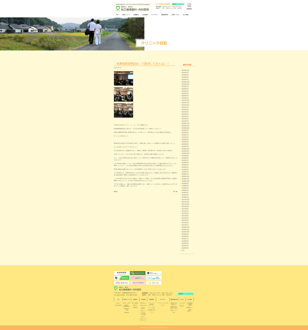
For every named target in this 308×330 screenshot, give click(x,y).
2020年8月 (185, 132)
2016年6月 (185, 241)
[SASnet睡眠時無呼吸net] (154, 278)
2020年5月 (185, 139)
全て (183, 250)
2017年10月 (185, 204)
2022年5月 (185, 91)
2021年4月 (185, 114)
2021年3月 (185, 116)
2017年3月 (185, 220)
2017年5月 (185, 215)
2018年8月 (185, 183)
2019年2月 (185, 171)
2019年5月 (185, 165)
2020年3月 (185, 144)
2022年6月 (185, 88)
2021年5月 (185, 111)
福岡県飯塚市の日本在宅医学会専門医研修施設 (133, 4)
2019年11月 (185, 151)
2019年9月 (185, 155)
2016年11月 (185, 229)
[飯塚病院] (121, 273)
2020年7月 (185, 135)
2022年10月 (185, 84)
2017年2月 (185, 222)
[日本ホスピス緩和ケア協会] (154, 283)
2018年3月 (185, 192)
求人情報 (185, 14)
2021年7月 (185, 107)
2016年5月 (185, 243)
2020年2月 (185, 146)
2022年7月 (185, 86)
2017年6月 (185, 213)
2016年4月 (185, 245)
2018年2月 (185, 195)
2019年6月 (185, 162)
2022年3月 (185, 95)
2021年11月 (185, 102)
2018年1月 (185, 197)
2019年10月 (185, 153)
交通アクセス (175, 14)
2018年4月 (185, 190)
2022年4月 (185, 93)
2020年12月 (185, 123)
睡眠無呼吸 (165, 14)
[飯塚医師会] (121, 278)
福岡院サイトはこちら (178, 4)
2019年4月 (185, 167)
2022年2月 (185, 98)
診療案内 (136, 14)
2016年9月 (185, 234)
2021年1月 (185, 121)
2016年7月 (185, 238)
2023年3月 (185, 77)
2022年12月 (185, 82)
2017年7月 (185, 211)
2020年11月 (185, 125)
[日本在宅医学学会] (137, 283)
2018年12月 (185, 176)
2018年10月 (185, 181)
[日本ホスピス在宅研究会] (121, 283)
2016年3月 (185, 248)
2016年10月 (185, 231)
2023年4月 (185, 75)
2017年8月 (185, 208)
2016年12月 (185, 227)
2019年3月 (185, 169)
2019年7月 (185, 160)
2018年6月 (185, 185)
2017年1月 (185, 225)
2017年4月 (185, 218)
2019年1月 (185, 174)
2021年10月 (185, 105)
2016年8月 (185, 236)
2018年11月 (185, 178)
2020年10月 (185, 128)
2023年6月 (185, 72)
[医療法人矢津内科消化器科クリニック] (154, 273)
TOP (117, 14)
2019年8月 (185, 158)
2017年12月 (185, 199)
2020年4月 (185, 141)
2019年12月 (185, 148)
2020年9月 (185, 130)
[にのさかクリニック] (137, 273)
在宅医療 (145, 14)
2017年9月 (185, 206)
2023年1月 (185, 79)
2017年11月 (185, 201)
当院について (126, 14)
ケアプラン (154, 14)
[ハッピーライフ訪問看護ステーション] (137, 278)
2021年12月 (185, 100)
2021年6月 (185, 109)
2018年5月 (185, 188)
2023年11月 (185, 70)
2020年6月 (185, 137)
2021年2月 (185, 118)
